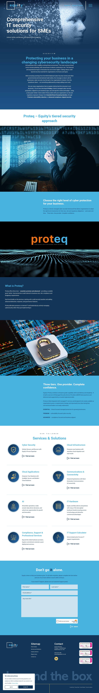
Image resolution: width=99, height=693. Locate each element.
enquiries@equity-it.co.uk (60, 654)
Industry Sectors (34, 651)
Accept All (25, 687)
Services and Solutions (36, 649)
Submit (76, 626)
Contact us (33, 656)
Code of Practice (82, 687)
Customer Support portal (60, 581)
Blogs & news (34, 654)
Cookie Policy (72, 687)
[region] (19, 682)
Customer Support (77, 5)
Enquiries (67, 5)
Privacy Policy (15, 683)
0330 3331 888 (57, 652)
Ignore (11, 687)
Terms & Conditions (89, 687)
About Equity (34, 646)
